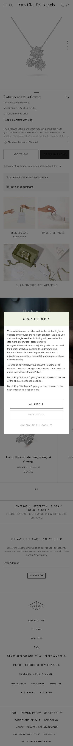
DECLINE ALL (36, 414)
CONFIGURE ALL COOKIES (36, 425)
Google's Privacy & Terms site (22, 345)
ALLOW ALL (36, 403)
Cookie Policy (33, 372)
